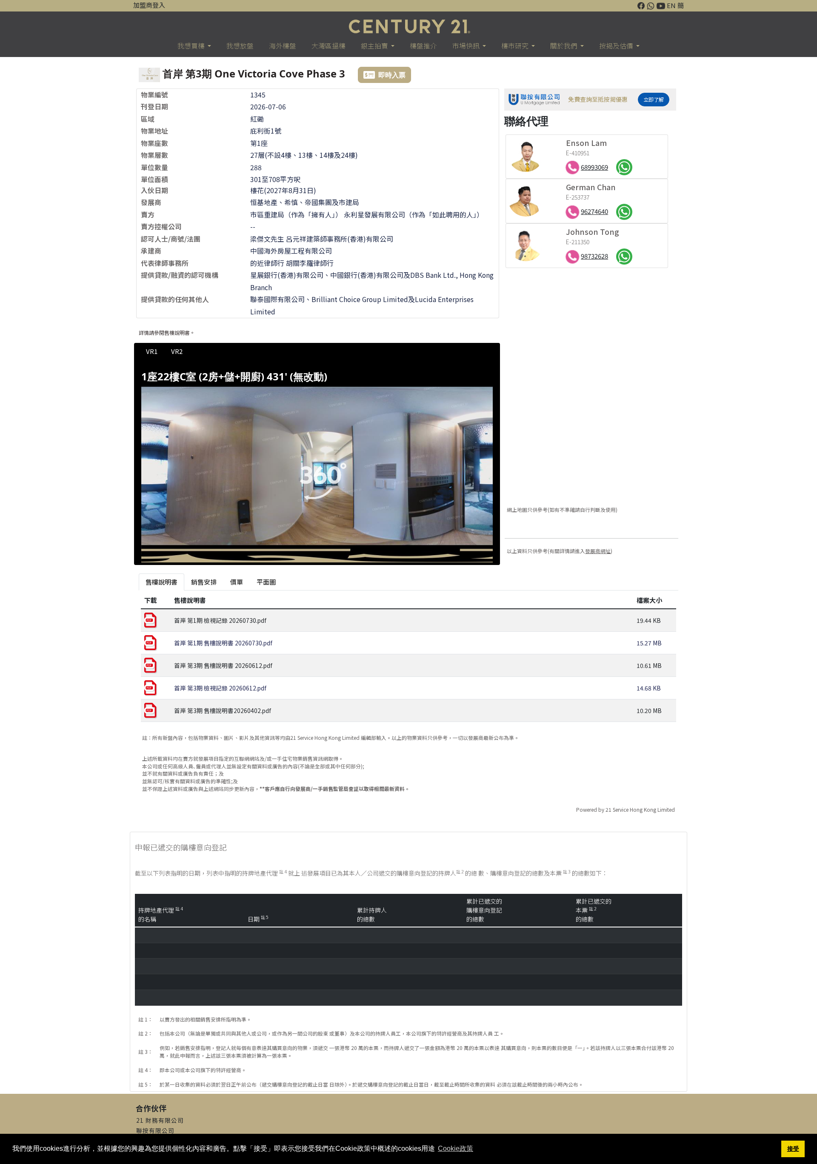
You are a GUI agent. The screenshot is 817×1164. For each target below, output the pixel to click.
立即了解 (653, 99)
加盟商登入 (149, 4)
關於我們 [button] (564, 46)
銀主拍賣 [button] (375, 46)
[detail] (317, 471)
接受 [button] (793, 1148)
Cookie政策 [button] (455, 1148)
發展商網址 (598, 550)
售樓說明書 (161, 581)
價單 (236, 581)
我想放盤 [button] (240, 46)
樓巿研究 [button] (515, 46)
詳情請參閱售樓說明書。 (167, 332)
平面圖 (266, 581)
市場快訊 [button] (466, 46)
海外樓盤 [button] (282, 46)
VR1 (151, 351)
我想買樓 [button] (191, 46)
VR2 (177, 351)
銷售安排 (204, 581)
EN (671, 5)
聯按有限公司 (155, 1130)
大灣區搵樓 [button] (328, 46)
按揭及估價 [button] (616, 46)
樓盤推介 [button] (423, 46)
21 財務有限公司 (160, 1120)
